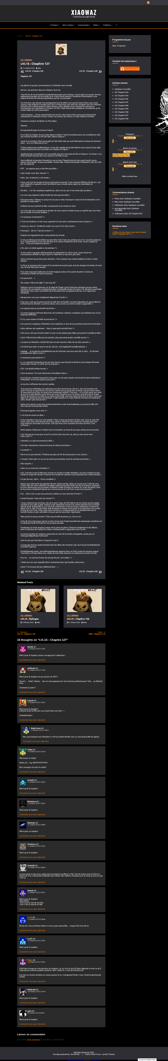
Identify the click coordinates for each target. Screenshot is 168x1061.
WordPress (75, 1054)
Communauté (83, 25)
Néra (117, 202)
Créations (107, 25)
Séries (95, 25)
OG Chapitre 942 (121, 99)
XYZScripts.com (96, 1060)
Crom (29, 917)
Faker (29, 960)
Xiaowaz (84, 12)
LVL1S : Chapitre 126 (34, 71)
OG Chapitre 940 (121, 105)
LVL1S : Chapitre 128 (88, 71)
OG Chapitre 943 (121, 96)
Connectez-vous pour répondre (32, 660)
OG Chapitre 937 (121, 115)
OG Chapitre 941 (121, 102)
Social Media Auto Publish (75, 1060)
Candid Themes (108, 1054)
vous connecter (33, 1040)
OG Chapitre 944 (121, 92)
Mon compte (68, 25)
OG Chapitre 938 (121, 112)
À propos (54, 25)
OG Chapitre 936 (121, 119)
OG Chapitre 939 (121, 109)
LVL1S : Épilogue (30, 619)
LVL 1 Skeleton (26, 60)
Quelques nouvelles (123, 89)
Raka (39, 68)
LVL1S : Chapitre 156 (78, 619)
